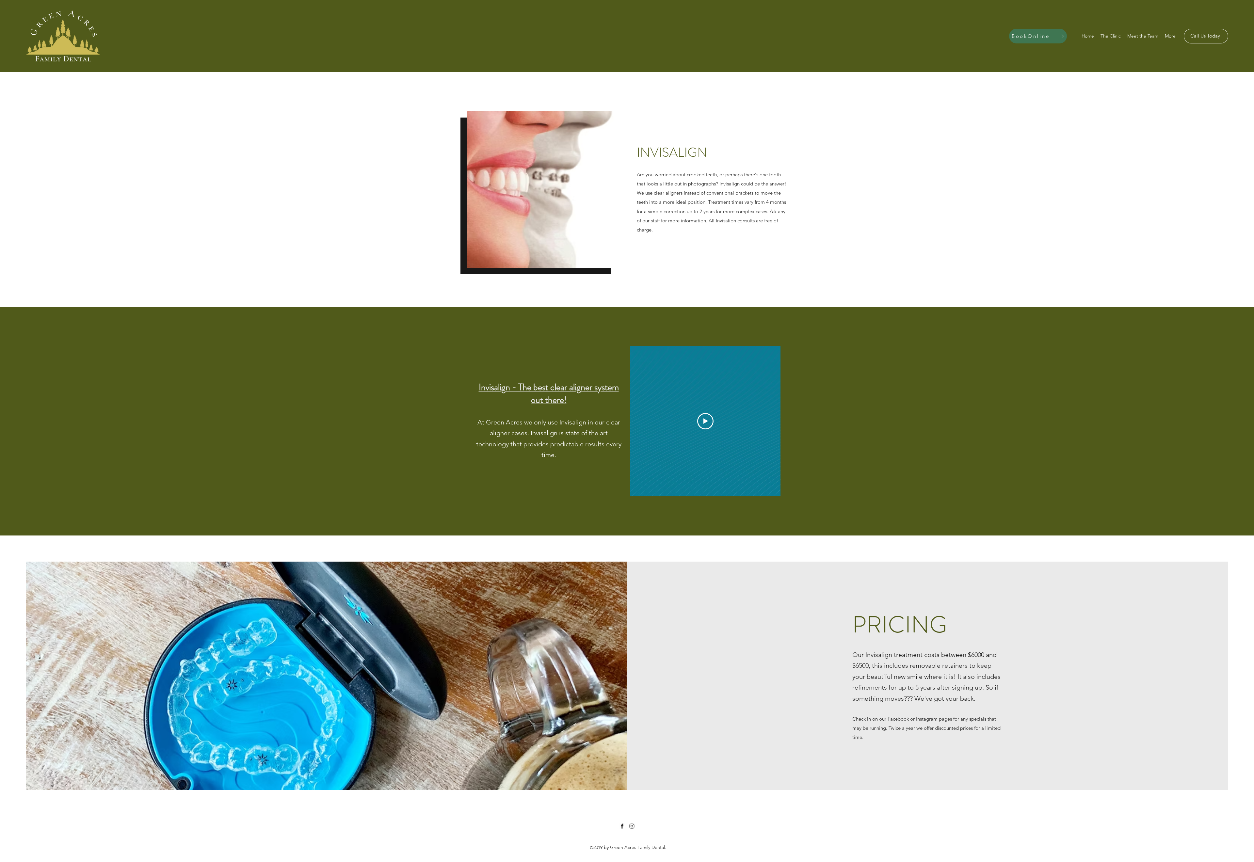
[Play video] (705, 421)
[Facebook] (622, 826)
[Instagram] (632, 826)
